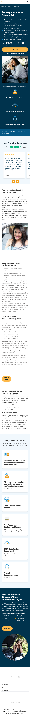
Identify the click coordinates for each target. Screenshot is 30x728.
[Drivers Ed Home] (6, 2)
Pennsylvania (3, 6)
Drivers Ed (10, 6)
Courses (2, 687)
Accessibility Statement (6, 695)
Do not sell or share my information (15, 713)
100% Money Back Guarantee (15, 53)
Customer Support (5, 684)
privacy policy (14, 711)
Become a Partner (5, 693)
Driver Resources (4, 690)
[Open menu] (27, 2)
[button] (13, 181)
